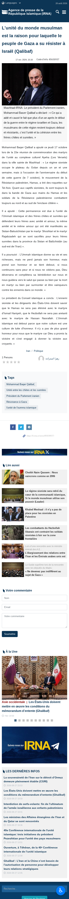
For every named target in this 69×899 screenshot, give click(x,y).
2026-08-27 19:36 (14, 825)
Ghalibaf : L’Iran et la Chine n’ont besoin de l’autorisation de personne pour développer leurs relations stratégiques (31, 864)
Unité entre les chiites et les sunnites (26, 390)
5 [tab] (31, 721)
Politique (38, 351)
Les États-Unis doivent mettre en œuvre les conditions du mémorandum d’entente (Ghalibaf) (31, 706)
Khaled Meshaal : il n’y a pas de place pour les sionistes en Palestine (43, 513)
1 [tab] (15, 721)
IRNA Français (29, 12)
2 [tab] (19, 721)
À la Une (11, 651)
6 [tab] (35, 721)
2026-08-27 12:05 (14, 873)
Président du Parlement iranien (22, 396)
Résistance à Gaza (16, 402)
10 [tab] (52, 721)
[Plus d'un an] (13, 477)
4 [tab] (27, 721)
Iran (28, 351)
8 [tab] (43, 721)
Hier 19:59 (9, 716)
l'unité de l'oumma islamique (21, 407)
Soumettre (9, 634)
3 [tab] (23, 721)
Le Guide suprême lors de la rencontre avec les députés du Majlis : (44, 566)
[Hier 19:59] (34, 678)
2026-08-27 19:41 (14, 812)
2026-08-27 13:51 (14, 842)
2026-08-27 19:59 (14, 798)
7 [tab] (39, 721)
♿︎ (60, 890)
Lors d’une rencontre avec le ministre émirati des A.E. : (43, 548)
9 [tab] (47, 721)
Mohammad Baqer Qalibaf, (20, 384)
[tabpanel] (34, 686)
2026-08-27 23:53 (14, 785)
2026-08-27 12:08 (14, 856)
